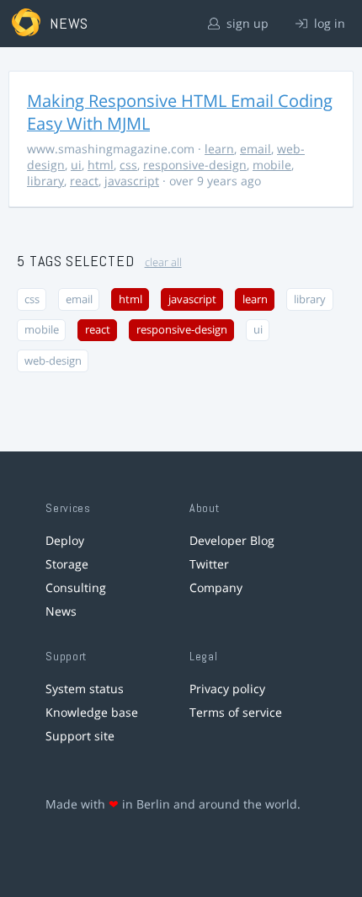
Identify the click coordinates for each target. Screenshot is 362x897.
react (84, 181)
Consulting (75, 587)
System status (84, 689)
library (45, 181)
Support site (79, 736)
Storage (66, 564)
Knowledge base (91, 712)
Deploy (64, 540)
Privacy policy (227, 689)
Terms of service (235, 712)
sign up (246, 23)
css (128, 165)
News (61, 611)
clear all (163, 262)
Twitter (209, 564)
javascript (131, 181)
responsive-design (195, 165)
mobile (272, 165)
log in (328, 23)
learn (219, 149)
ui (76, 165)
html (101, 165)
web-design (53, 361)
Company (215, 587)
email (255, 149)
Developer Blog (231, 540)
